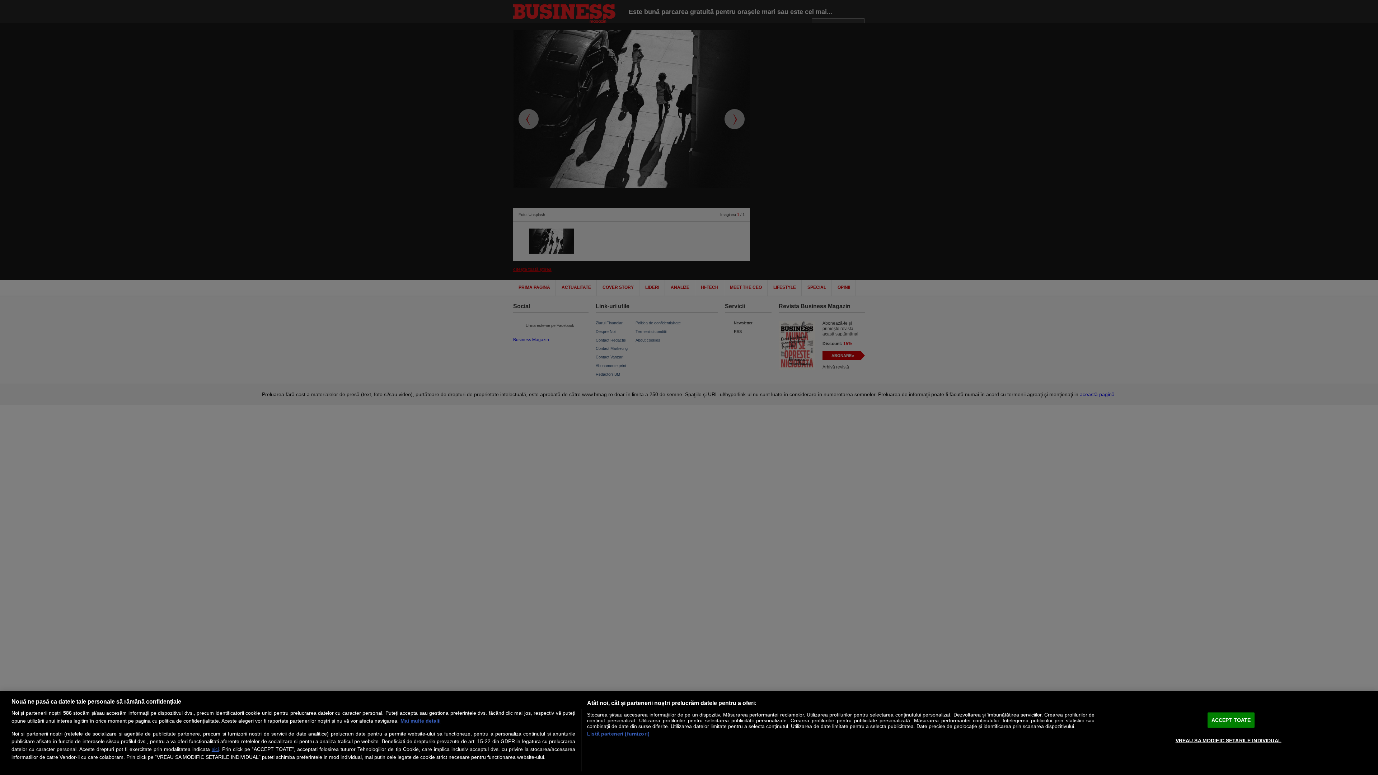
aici (215, 749)
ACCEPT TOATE (1231, 720)
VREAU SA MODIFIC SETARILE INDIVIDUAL (1228, 740)
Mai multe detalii (420, 721)
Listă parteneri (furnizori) (618, 734)
